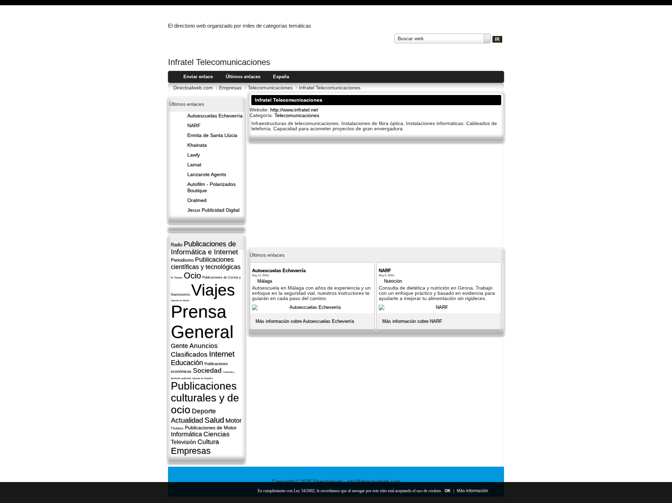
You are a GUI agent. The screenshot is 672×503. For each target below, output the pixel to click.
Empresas (191, 450)
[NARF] (439, 307)
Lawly (193, 155)
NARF (194, 125)
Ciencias (216, 434)
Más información (472, 490)
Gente (179, 345)
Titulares (177, 428)
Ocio (192, 275)
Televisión (183, 442)
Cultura (208, 441)
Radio (176, 244)
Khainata (197, 145)
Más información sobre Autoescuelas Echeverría (304, 321)
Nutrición (393, 281)
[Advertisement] (376, 194)
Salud (214, 420)
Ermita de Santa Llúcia (212, 135)
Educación (187, 362)
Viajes (213, 290)
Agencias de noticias (180, 300)
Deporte (204, 411)
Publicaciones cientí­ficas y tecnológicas (205, 263)
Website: (260, 109)
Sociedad (207, 370)
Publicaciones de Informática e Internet (204, 248)
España (281, 76)
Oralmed (196, 200)
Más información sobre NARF (412, 321)
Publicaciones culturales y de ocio (205, 397)
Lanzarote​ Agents (206, 174)
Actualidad (187, 420)
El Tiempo (176, 277)
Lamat (194, 164)
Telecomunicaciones (296, 115)
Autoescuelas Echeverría (215, 115)
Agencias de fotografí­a (202, 378)
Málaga (264, 281)
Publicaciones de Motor (211, 427)
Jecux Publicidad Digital (213, 210)
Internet (221, 354)
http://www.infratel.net (294, 109)
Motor (233, 420)
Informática (186, 434)
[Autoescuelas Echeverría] (312, 307)
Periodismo (182, 260)
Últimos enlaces (243, 76)
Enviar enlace (198, 76)
